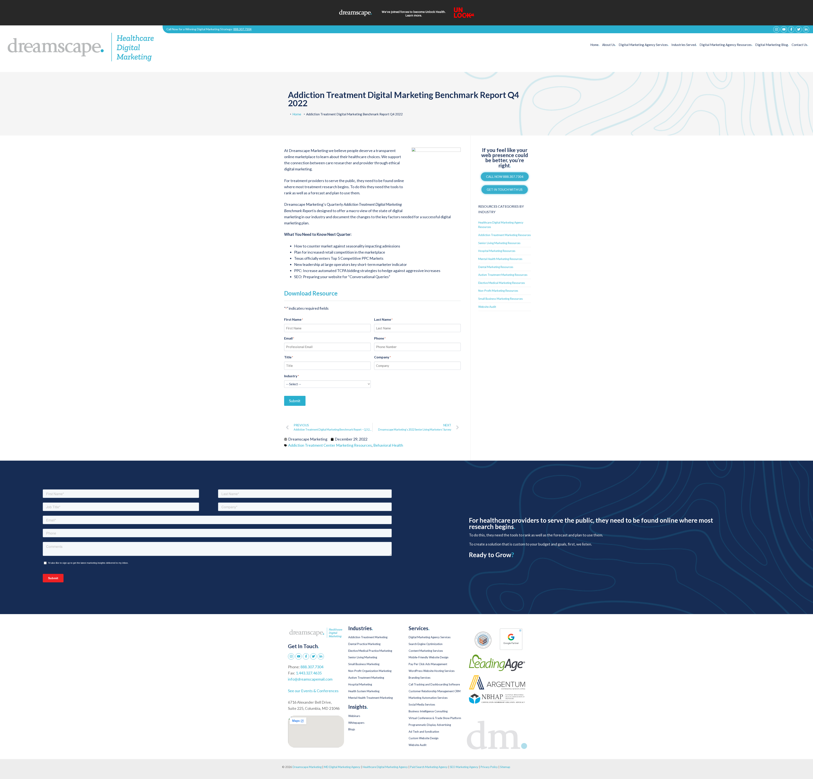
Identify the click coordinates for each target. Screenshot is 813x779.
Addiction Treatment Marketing (367, 637)
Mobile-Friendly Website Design (428, 657)
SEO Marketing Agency (464, 767)
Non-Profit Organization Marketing (369, 671)
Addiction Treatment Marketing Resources (504, 235)
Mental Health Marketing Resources (500, 259)
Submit (294, 400)
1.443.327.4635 (309, 673)
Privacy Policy (489, 767)
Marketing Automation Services (428, 697)
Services (644, 45)
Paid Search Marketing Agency (429, 767)
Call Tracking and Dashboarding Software (434, 684)
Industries (684, 45)
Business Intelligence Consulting (428, 711)
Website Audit (487, 306)
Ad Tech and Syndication (424, 731)
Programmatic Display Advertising (430, 725)
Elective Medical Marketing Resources (501, 283)
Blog (772, 45)
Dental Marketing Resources (495, 267)
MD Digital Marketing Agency (342, 767)
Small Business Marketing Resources (500, 298)
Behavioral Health (388, 445)
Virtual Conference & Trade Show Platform (435, 718)
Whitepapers (356, 722)
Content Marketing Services (426, 650)
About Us (609, 45)
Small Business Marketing (363, 664)
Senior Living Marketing (362, 657)
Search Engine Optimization (425, 644)
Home (594, 45)
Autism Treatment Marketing (366, 677)
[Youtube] (784, 29)
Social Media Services (422, 704)
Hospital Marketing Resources (496, 251)
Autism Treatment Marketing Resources (502, 274)
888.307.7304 (242, 29)
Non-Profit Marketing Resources (498, 290)
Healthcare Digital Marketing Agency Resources (500, 225)
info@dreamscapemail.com (310, 679)
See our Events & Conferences (313, 690)
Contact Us (800, 45)
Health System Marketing (363, 691)
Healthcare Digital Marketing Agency (385, 767)
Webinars (354, 716)
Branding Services (419, 677)
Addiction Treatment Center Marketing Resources (330, 445)
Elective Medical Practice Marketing (370, 650)
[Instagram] (776, 29)
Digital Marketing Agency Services (430, 637)
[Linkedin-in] (806, 29)
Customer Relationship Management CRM (434, 691)
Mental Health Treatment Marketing (370, 697)
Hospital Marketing (360, 684)
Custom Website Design (423, 738)
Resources (726, 45)
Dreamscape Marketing (307, 767)
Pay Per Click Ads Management (428, 664)
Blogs (351, 729)
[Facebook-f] (791, 29)
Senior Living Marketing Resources (499, 243)
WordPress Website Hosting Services (432, 671)
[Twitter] (798, 29)
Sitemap (505, 767)
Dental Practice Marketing (364, 644)
